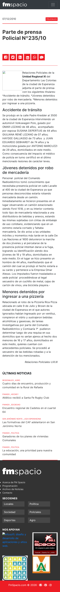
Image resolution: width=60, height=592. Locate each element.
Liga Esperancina (32, 419)
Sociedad (15, 405)
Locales (8, 503)
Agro (17, 380)
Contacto (7, 492)
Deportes (9, 520)
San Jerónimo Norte (12, 419)
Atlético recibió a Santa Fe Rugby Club (25, 397)
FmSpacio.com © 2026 (22, 585)
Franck (6, 394)
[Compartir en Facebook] (5, 57)
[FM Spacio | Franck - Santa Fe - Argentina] (15, 4)
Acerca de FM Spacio (13, 482)
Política (15, 433)
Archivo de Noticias (13, 489)
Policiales (51, 19)
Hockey (14, 394)
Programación (9, 485)
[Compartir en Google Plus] (20, 57)
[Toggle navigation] (52, 4)
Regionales (8, 380)
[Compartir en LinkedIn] (27, 57)
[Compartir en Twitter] (12, 57)
